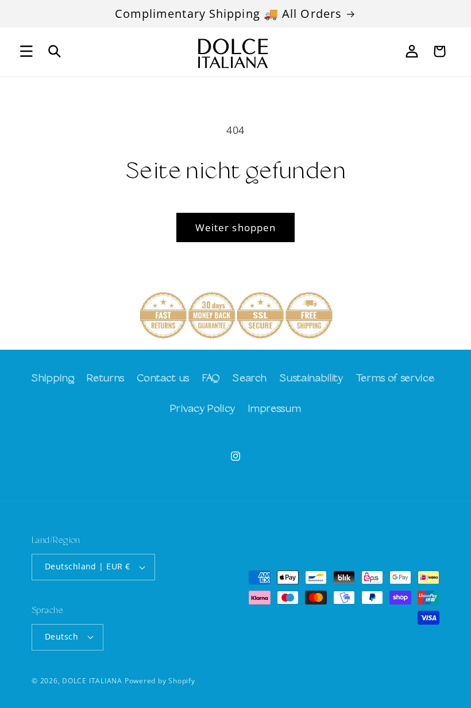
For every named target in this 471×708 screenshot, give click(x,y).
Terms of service (395, 379)
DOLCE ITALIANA (92, 681)
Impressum (274, 409)
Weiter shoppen (235, 227)
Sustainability (311, 379)
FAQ (211, 379)
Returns (106, 379)
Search (250, 379)
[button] (26, 51)
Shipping (53, 379)
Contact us (163, 379)
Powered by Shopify (160, 681)
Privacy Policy (202, 409)
